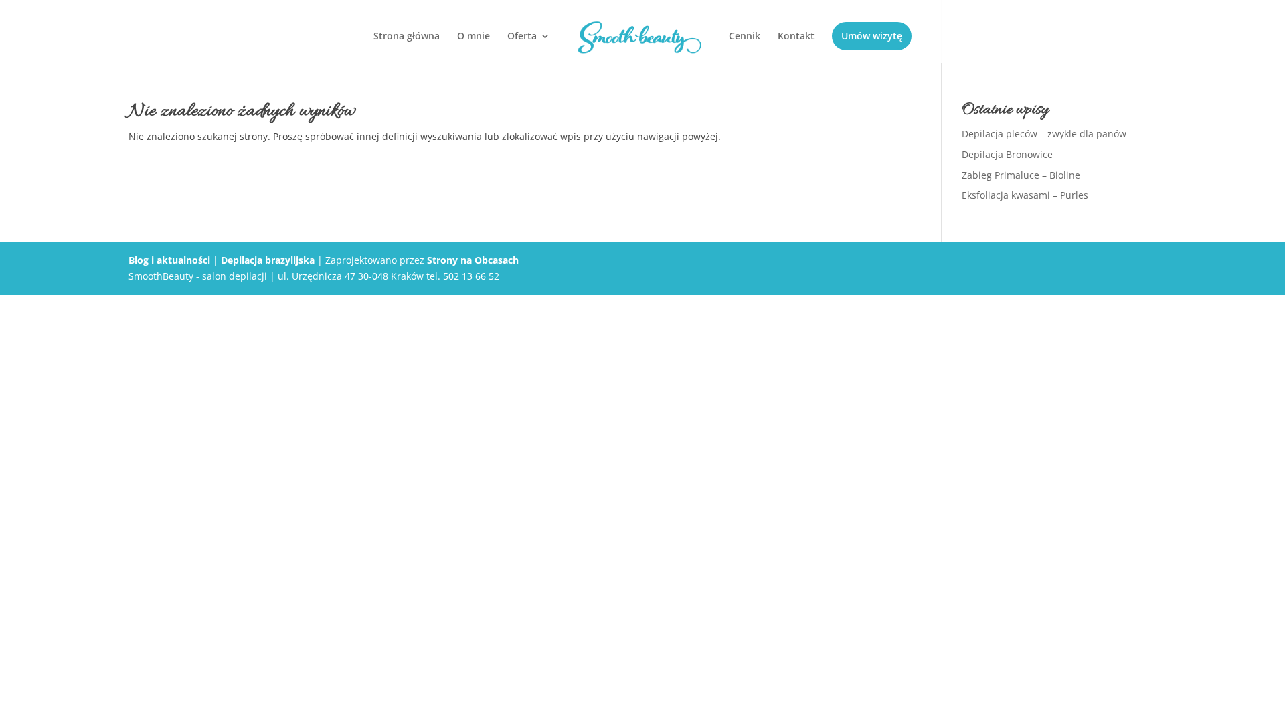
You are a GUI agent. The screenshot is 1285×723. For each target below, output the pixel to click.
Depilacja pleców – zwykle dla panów (1044, 133)
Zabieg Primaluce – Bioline (1021, 175)
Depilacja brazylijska (268, 260)
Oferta (522, 36)
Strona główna (406, 36)
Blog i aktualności (169, 260)
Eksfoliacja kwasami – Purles (1025, 195)
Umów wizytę (871, 35)
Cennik (744, 36)
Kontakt (796, 36)
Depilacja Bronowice (1007, 154)
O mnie (473, 36)
